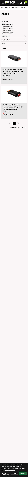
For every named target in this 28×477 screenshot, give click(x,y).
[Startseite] (2, 8)
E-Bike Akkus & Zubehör (18, 7)
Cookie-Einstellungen (5, 473)
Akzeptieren (23, 473)
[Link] (2, 3)
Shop (6, 7)
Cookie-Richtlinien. (10, 470)
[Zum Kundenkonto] (21, 3)
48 (22, 127)
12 (18, 127)
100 (24, 127)
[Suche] (17, 3)
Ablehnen (14, 473)
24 (20, 127)
